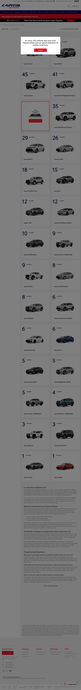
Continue (40, 50)
